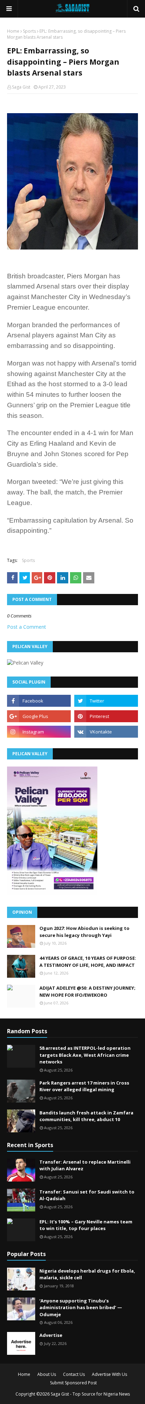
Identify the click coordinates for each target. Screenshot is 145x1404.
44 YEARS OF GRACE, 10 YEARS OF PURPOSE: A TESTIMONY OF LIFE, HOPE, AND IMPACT (87, 961)
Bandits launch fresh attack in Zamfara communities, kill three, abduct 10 (86, 1116)
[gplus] (39, 716)
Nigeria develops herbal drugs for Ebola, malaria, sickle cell (87, 1274)
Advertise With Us (109, 1374)
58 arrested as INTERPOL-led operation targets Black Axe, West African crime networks (85, 1055)
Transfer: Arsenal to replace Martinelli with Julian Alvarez (85, 1165)
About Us (46, 1374)
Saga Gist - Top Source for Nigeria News (90, 1394)
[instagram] (39, 732)
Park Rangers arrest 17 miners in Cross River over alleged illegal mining (84, 1086)
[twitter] (106, 701)
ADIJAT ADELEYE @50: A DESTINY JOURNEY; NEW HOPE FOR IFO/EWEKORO (87, 991)
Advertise (50, 1335)
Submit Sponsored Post (73, 1383)
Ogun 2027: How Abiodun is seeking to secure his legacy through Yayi (84, 931)
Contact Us (74, 1374)
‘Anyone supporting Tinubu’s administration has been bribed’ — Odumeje (80, 1308)
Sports (29, 31)
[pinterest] (106, 716)
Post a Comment (26, 626)
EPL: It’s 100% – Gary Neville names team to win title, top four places (85, 1225)
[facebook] (39, 701)
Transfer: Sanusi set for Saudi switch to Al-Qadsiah (86, 1195)
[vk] (106, 732)
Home (13, 31)
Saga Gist (21, 87)
